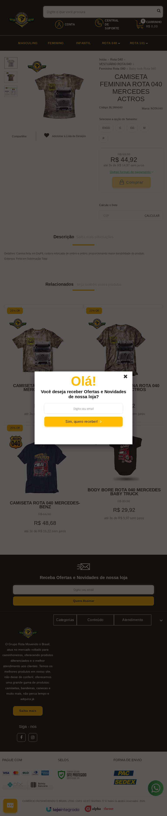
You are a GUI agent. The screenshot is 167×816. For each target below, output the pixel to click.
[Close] (127, 377)
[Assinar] (83, 421)
